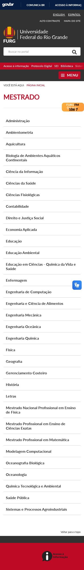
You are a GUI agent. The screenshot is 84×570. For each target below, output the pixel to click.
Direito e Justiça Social (25, 218)
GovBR (8, 5)
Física (10, 349)
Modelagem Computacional (28, 451)
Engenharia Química (22, 338)
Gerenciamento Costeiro (26, 373)
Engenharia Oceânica (23, 326)
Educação (14, 241)
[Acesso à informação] (55, 556)
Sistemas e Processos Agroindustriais (36, 509)
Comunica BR (36, 5)
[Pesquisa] (73, 51)
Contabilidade (17, 206)
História (12, 384)
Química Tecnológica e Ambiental (33, 486)
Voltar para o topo (70, 531)
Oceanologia (16, 474)
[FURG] (11, 28)
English (59, 14)
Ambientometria (19, 132)
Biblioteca (67, 66)
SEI (56, 66)
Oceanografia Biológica (25, 463)
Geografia (14, 361)
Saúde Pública (17, 497)
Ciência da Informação (24, 171)
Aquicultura (15, 144)
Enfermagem (16, 280)
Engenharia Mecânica (23, 315)
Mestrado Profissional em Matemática (37, 439)
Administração (18, 120)
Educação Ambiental (22, 252)
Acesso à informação (16, 66)
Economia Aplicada (21, 229)
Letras (11, 396)
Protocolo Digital (41, 66)
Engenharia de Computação (28, 292)
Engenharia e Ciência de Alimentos (34, 303)
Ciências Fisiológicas (23, 194)
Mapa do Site (72, 20)
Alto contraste (50, 20)
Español (74, 14)
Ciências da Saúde (21, 183)
